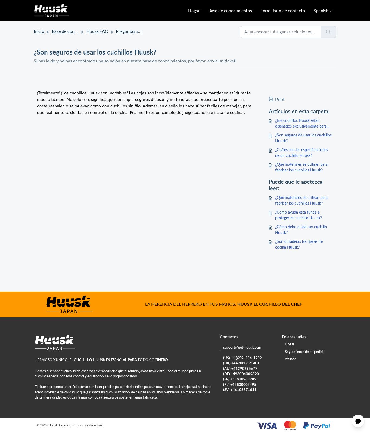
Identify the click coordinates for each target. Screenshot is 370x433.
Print (280, 99)
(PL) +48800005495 (239, 385)
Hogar (194, 11)
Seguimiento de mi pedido (304, 352)
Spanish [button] (321, 11)
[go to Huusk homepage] (51, 10)
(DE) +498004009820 (241, 374)
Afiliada (290, 359)
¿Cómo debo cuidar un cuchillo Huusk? (301, 230)
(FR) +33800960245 (239, 379)
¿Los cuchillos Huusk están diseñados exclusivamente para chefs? (301, 124)
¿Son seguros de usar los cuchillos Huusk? (303, 138)
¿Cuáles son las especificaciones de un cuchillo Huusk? (301, 153)
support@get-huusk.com (242, 347)
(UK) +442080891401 (241, 363)
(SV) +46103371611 (240, 390)
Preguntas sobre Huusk (138, 31)
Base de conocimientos (230, 11)
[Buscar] (328, 32)
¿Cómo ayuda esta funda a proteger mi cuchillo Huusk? (298, 215)
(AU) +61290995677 (240, 369)
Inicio (39, 31)
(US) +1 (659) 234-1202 (242, 358)
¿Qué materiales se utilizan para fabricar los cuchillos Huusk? (301, 167)
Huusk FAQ (97, 31)
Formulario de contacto (283, 11)
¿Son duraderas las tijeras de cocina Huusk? (299, 244)
